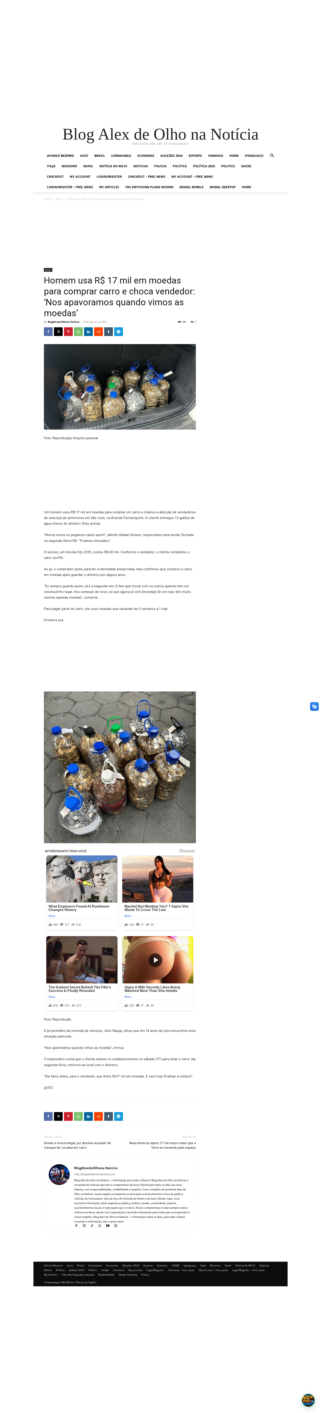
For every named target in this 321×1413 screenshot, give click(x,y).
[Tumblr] (108, 331)
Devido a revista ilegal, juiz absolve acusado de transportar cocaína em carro (77, 1145)
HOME (234, 156)
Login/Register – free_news (70, 187)
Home (246, 187)
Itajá (51, 166)
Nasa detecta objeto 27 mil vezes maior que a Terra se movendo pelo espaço (162, 1145)
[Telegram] (118, 331)
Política (180, 166)
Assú (84, 156)
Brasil (99, 156)
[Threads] (117, 1226)
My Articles (109, 187)
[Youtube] (110, 1226)
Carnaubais (121, 156)
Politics (228, 166)
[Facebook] (48, 331)
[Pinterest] (68, 331)
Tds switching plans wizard (149, 187)
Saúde (246, 166)
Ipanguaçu (254, 156)
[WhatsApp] (78, 331)
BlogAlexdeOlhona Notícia (63, 321)
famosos (215, 156)
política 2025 (204, 166)
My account (80, 176)
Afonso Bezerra (60, 156)
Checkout (55, 176)
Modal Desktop (223, 187)
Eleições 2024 (171, 156)
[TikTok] (94, 1226)
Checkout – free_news (146, 176)
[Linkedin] (88, 331)
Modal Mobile (191, 187)
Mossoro (69, 166)
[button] (272, 156)
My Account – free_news (192, 176)
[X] (58, 331)
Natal (88, 166)
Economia (145, 156)
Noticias (140, 166)
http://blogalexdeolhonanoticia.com (94, 1174)
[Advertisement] (131, 30)
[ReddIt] (98, 331)
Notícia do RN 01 (113, 166)
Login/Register (109, 176)
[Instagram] (86, 1226)
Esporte (195, 156)
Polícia (160, 166)
